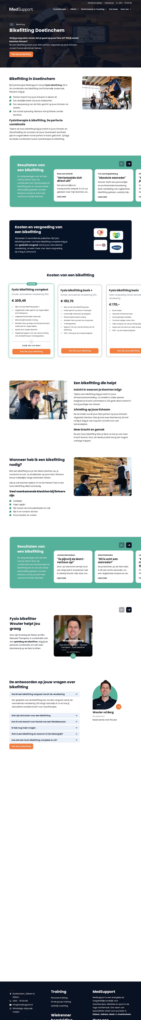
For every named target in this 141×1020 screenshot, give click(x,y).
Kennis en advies (95, 3)
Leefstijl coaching (59, 1005)
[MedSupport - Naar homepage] (21, 9)
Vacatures (109, 3)
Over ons (125, 9)
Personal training (59, 997)
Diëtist (73, 9)
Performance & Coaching (93, 9)
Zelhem (104, 1014)
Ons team (113, 9)
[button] (129, 164)
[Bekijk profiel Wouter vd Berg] (73, 636)
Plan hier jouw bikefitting (31, 351)
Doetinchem (124, 1014)
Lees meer (61, 196)
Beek (112, 1014)
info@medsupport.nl (23, 1004)
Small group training (61, 1001)
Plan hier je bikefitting (21, 54)
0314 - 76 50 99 (125, 3)
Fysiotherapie (59, 9)
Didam (96, 1014)
